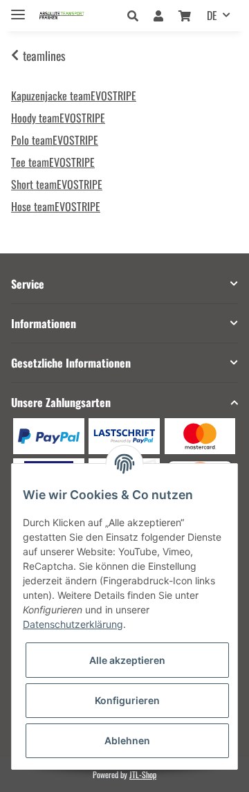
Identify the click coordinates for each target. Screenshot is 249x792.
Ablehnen (127, 740)
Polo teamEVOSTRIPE (54, 140)
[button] (136, 15)
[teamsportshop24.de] (73, 15)
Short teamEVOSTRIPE (56, 184)
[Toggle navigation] (18, 8)
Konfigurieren (127, 700)
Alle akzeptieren (127, 660)
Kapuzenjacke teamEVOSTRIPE (73, 95)
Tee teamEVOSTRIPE (53, 162)
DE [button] (212, 15)
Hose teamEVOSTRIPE (55, 206)
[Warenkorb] (185, 15)
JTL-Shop (142, 774)
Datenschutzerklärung (73, 624)
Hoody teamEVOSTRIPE (58, 117)
